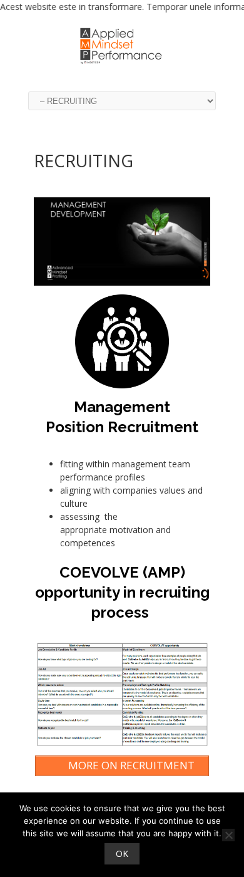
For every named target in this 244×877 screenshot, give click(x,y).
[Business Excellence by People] (122, 65)
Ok (122, 853)
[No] (228, 835)
